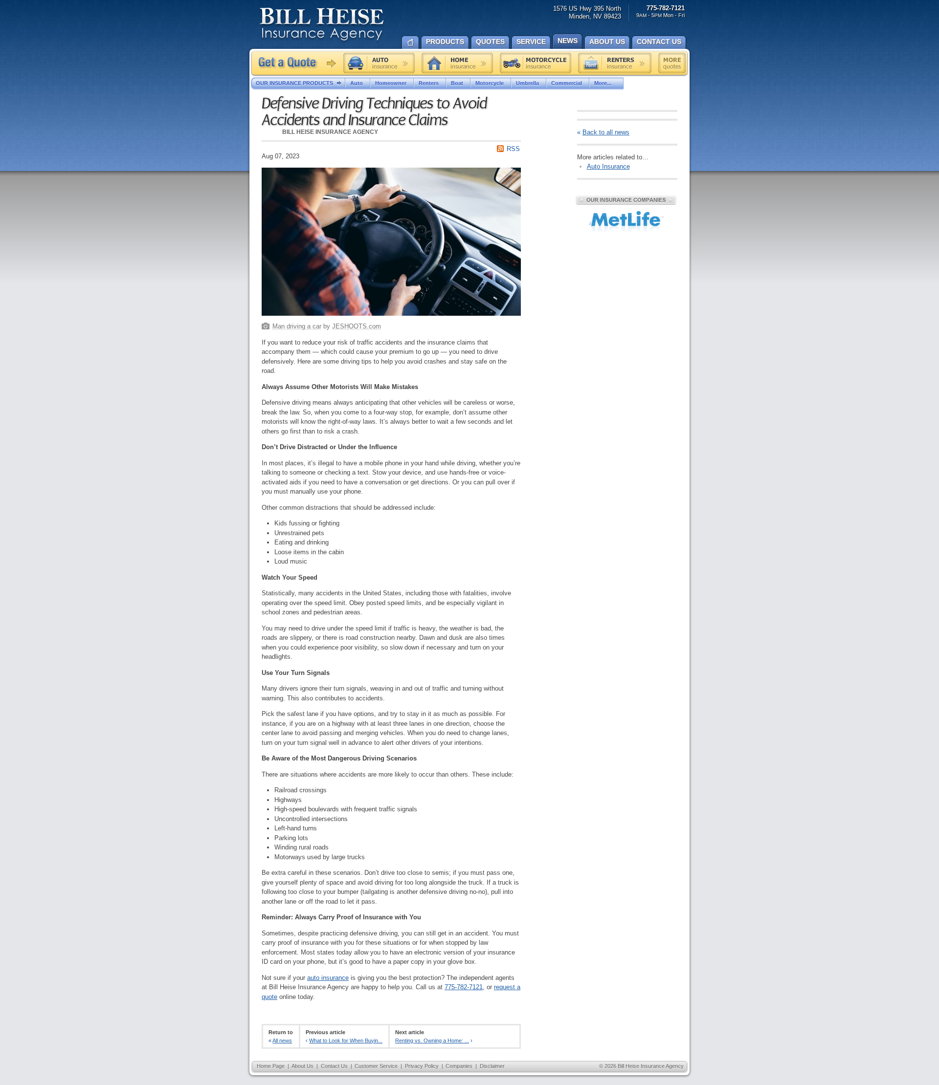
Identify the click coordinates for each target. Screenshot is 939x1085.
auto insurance (328, 977)
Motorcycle (489, 83)
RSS (513, 148)
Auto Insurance (608, 166)
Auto (356, 83)
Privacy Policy (422, 1066)
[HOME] (410, 41)
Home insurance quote (457, 63)
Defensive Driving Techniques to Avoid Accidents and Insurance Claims (374, 112)
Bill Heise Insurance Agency (321, 25)
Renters (429, 83)
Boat (457, 83)
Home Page (271, 1066)
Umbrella (527, 83)
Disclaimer (492, 1066)
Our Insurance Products (294, 83)
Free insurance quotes (672, 63)
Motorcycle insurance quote (535, 63)
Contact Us (334, 1066)
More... (602, 83)
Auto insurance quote (379, 63)
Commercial (566, 83)
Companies (459, 1066)
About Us (302, 1066)
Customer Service (376, 1066)
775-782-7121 (464, 987)
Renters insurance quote (614, 63)
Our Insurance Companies (626, 200)
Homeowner (390, 83)
